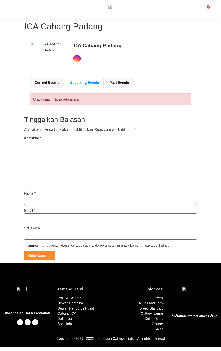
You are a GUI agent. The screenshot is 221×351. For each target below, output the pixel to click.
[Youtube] (20, 322)
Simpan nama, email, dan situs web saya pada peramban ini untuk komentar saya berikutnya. (99, 245)
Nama (30, 193)
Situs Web (32, 228)
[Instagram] (28, 322)
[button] (28, 10)
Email (29, 210)
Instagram (77, 58)
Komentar (32, 138)
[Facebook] (35, 322)
